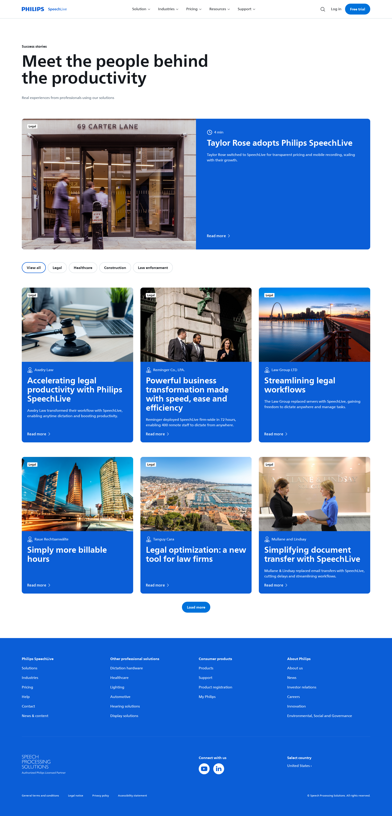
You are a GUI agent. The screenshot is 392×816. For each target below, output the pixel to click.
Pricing (27, 687)
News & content (35, 715)
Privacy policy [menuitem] (100, 795)
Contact (28, 706)
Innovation (296, 706)
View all (34, 267)
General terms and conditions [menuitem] (40, 795)
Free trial (357, 9)
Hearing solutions (125, 706)
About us (295, 668)
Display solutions (124, 715)
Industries (30, 677)
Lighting (117, 687)
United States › (299, 766)
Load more (196, 607)
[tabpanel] (196, 450)
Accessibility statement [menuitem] (132, 795)
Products (206, 668)
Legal (57, 267)
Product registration (215, 687)
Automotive (120, 696)
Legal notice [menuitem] (75, 795)
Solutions (29, 668)
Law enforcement (153, 267)
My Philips (207, 696)
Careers (293, 696)
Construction (115, 267)
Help (26, 696)
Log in (336, 9)
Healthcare (83, 267)
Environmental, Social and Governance (319, 715)
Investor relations (301, 687)
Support (205, 677)
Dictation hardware (126, 668)
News (291, 677)
